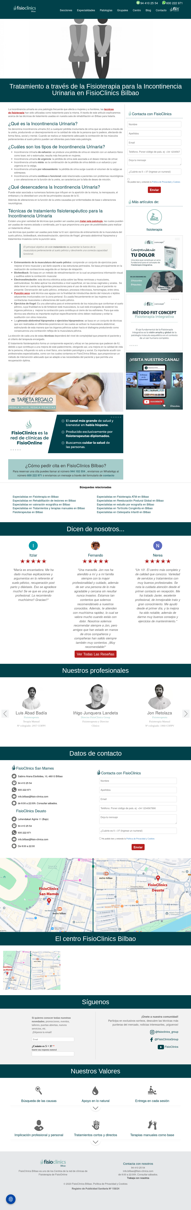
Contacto (161, 10)
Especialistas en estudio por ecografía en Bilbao (125, 504)
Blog (148, 10)
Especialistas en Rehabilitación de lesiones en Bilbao (44, 500)
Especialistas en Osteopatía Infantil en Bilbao (124, 512)
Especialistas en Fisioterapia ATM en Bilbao (123, 496)
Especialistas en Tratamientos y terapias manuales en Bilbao (49, 508)
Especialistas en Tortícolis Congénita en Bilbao (125, 508)
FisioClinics (171, 1047)
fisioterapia (154, 229)
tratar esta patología (91, 221)
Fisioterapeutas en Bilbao (28, 512)
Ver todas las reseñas (95, 654)
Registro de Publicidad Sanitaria (90, 1188)
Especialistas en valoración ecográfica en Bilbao (41, 504)
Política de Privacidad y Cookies (166, 182)
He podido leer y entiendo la (153, 182)
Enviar (154, 190)
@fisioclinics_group (166, 1032)
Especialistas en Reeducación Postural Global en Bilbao (130, 500)
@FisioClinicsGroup (166, 1039)
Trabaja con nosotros (138, 1178)
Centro (137, 10)
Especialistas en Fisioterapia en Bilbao (36, 496)
